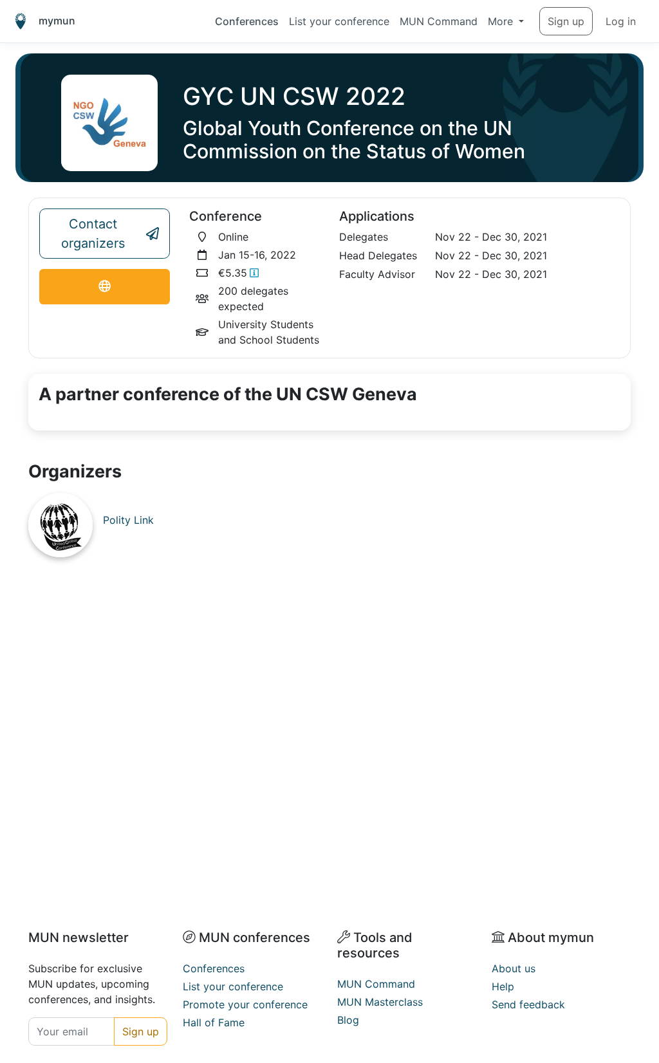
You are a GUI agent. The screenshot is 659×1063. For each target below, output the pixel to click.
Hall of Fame (214, 1022)
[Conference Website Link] (104, 286)
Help (503, 986)
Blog (348, 1019)
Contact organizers (93, 233)
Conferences (247, 21)
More (502, 21)
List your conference (339, 21)
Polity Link (128, 519)
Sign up (566, 21)
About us (513, 968)
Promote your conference (245, 1004)
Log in (621, 21)
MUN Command (439, 21)
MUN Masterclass (380, 1001)
